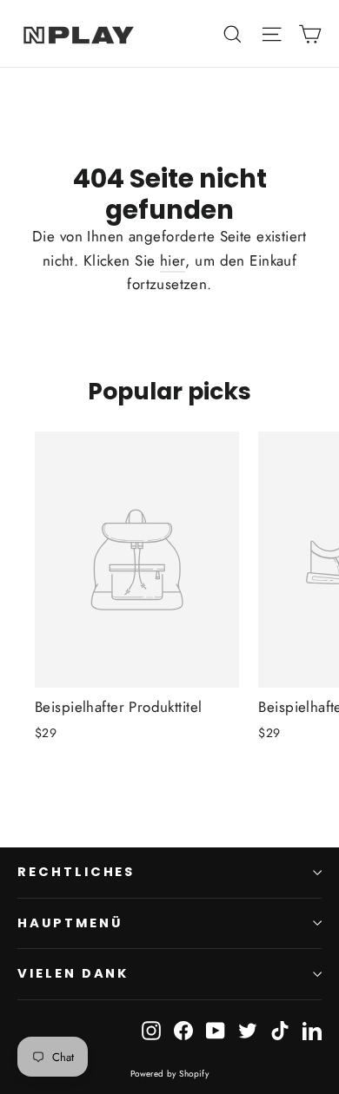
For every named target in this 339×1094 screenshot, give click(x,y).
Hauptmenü (69, 923)
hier (173, 260)
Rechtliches (76, 871)
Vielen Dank (73, 973)
